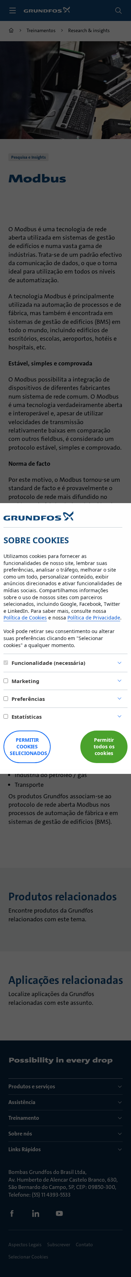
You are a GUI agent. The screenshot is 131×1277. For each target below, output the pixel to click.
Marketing (25, 680)
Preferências (28, 698)
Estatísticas (27, 716)
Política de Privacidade (93, 617)
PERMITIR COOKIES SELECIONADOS (28, 746)
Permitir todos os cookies (104, 746)
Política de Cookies (25, 617)
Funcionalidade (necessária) (48, 662)
